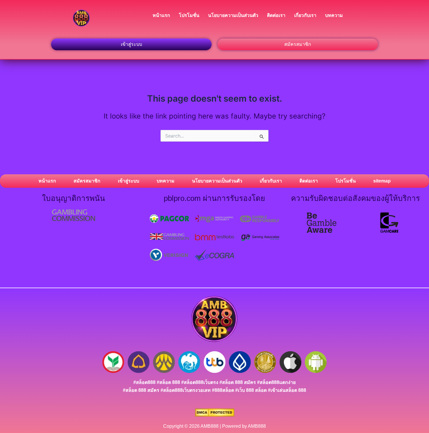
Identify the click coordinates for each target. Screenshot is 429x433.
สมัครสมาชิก (87, 180)
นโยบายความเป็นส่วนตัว (233, 15)
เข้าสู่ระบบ (128, 180)
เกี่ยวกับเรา (305, 15)
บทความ (334, 15)
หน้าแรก (161, 15)
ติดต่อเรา (276, 15)
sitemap (382, 180)
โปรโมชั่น (189, 15)
